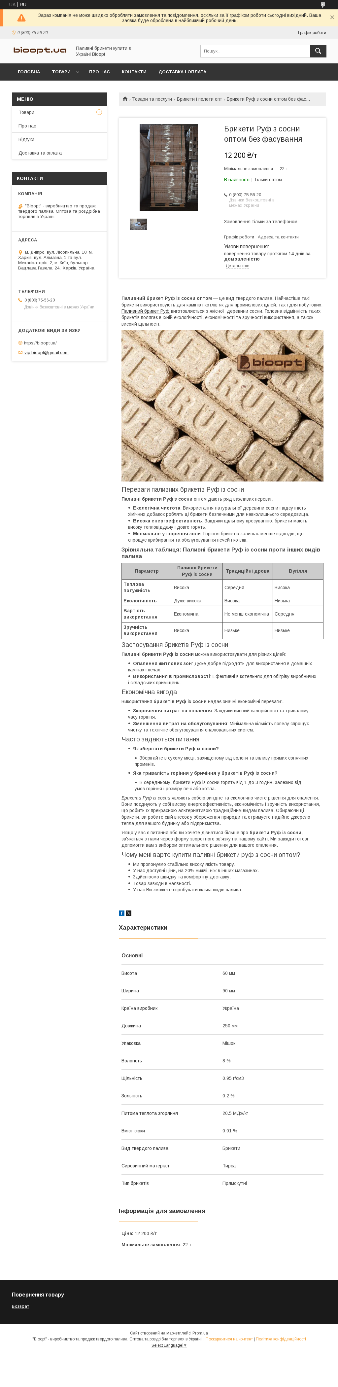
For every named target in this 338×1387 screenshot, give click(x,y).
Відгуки (26, 139)
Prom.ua (200, 1333)
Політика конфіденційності (281, 1339)
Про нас (99, 71)
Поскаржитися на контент (229, 1339)
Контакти (134, 71)
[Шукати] (318, 51)
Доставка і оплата (182, 71)
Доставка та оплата (40, 153)
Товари (61, 71)
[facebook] (121, 914)
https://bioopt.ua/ (40, 342)
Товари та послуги (152, 99)
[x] (128, 914)
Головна (29, 71)
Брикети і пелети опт (199, 99)
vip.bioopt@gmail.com (46, 352)
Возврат (20, 1306)
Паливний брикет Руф (145, 311)
